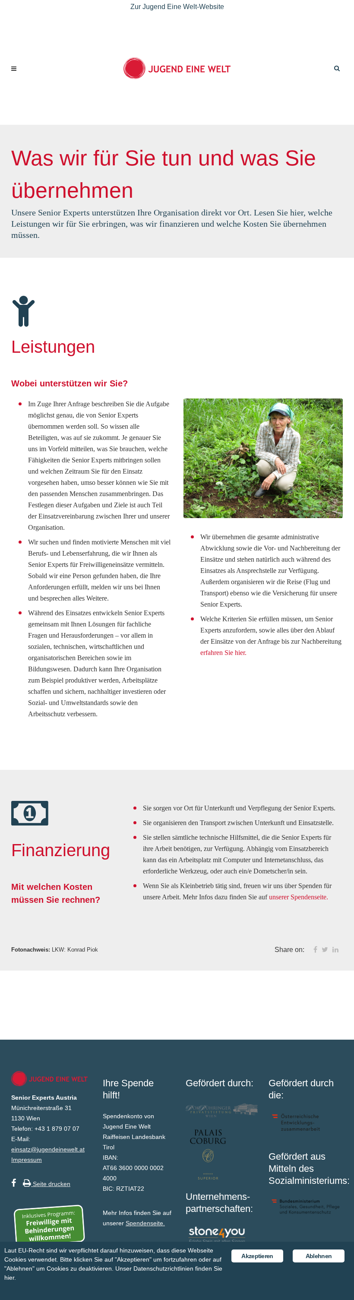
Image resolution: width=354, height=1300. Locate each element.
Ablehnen (319, 1256)
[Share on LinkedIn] (335, 949)
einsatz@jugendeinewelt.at (48, 1149)
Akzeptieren (257, 1256)
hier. (10, 1277)
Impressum (26, 1159)
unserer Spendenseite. (298, 897)
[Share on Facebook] (315, 949)
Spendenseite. (145, 1223)
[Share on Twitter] (325, 949)
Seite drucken (50, 1183)
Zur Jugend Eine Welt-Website (177, 6)
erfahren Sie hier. (223, 652)
